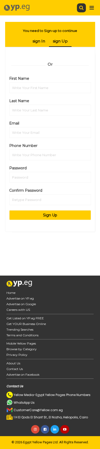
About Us (13, 363)
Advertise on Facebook (22, 374)
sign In (39, 41)
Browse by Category (21, 349)
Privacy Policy (16, 355)
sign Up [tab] (60, 41)
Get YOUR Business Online (26, 324)
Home (10, 293)
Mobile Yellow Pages (21, 343)
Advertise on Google (21, 304)
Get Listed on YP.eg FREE (25, 318)
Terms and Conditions (22, 335)
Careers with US (18, 310)
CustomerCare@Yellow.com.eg (38, 410)
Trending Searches (19, 329)
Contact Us (14, 369)
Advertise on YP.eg (20, 298)
